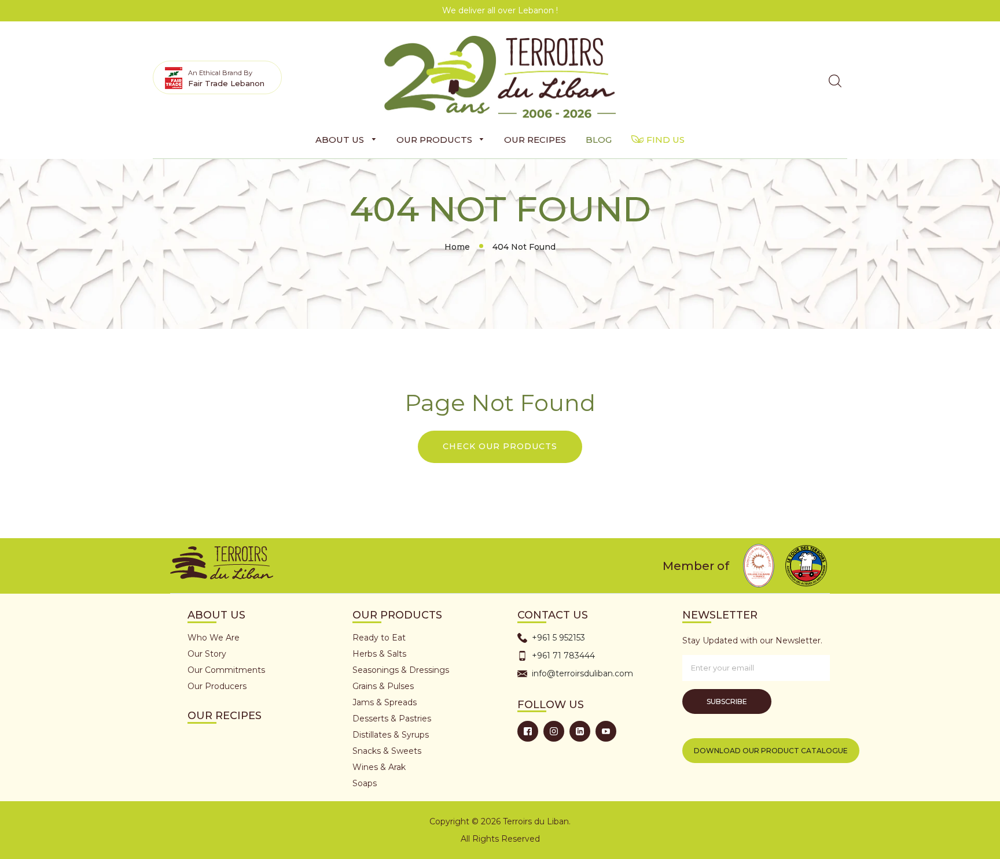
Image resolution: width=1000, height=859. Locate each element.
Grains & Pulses (383, 686)
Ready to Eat (379, 637)
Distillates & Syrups (390, 735)
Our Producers (217, 686)
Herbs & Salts (379, 654)
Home (457, 247)
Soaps (364, 783)
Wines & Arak (379, 767)
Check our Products (500, 446)
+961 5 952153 (558, 637)
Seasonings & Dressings (400, 670)
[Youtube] (605, 731)
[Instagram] (553, 731)
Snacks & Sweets (386, 751)
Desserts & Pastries (391, 718)
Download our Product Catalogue (771, 750)
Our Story (207, 654)
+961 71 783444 (563, 655)
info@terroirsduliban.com (582, 673)
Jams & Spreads (384, 702)
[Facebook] (527, 731)
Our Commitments (226, 670)
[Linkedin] (579, 731)
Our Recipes (225, 715)
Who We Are (214, 637)
